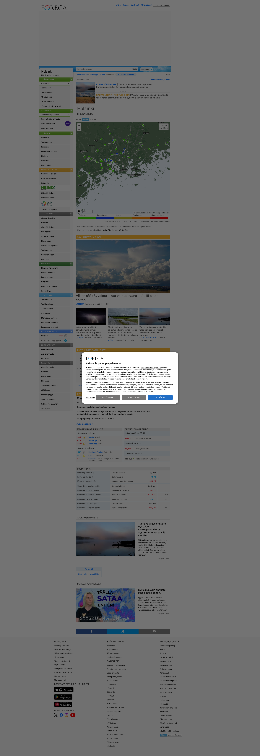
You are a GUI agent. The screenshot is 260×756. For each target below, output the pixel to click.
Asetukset (134, 397)
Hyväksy (160, 397)
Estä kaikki (108, 397)
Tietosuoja (90, 397)
